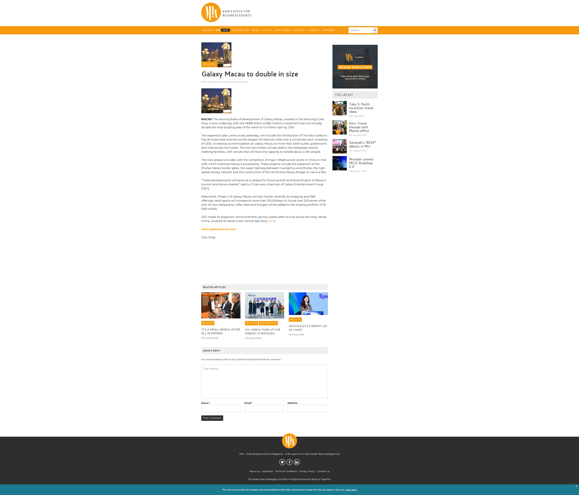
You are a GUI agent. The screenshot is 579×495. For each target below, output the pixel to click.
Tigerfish (326, 479)
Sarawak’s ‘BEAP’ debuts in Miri (362, 144)
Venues (313, 30)
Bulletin (207, 30)
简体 (218, 30)
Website (292, 403)
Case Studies (282, 30)
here (271, 221)
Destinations (240, 30)
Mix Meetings (239, 81)
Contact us (323, 471)
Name (205, 403)
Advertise (267, 471)
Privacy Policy (307, 471)
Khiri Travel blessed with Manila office (359, 127)
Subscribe (329, 30)
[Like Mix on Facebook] (289, 462)
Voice (266, 30)
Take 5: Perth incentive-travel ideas (361, 108)
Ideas (255, 30)
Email (248, 403)
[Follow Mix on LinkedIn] (297, 462)
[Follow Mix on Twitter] (282, 462)
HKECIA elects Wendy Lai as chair (308, 328)
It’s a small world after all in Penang (220, 331)
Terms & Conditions (286, 471)
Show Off (299, 30)
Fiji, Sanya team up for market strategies (262, 331)
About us (255, 471)
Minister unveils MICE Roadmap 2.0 (361, 163)
